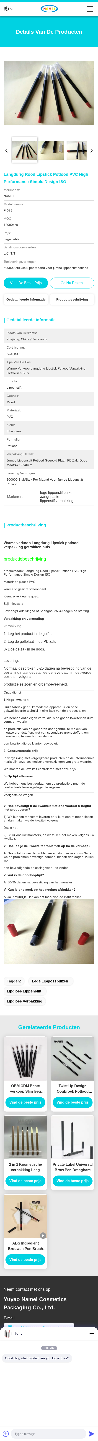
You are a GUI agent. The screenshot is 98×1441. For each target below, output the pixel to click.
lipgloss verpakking (24, 1001)
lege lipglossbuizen (50, 981)
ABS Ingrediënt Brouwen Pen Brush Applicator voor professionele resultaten (25, 1246)
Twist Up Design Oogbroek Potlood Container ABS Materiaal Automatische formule (73, 1089)
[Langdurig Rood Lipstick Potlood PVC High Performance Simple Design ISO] (49, 93)
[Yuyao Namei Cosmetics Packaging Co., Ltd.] (50, 9)
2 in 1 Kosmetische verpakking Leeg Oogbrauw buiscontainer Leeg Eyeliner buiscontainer (25, 1168)
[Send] (91, 1434)
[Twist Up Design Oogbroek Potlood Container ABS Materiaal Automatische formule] (72, 1059)
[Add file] (6, 1434)
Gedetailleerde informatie (26, 299)
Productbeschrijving (72, 299)
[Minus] (91, 1333)
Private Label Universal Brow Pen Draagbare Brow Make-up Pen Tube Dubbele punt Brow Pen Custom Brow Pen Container (73, 1168)
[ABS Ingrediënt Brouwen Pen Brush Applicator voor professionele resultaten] (25, 1216)
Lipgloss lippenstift (24, 991)
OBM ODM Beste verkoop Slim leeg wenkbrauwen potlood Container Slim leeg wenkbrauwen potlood (25, 1089)
